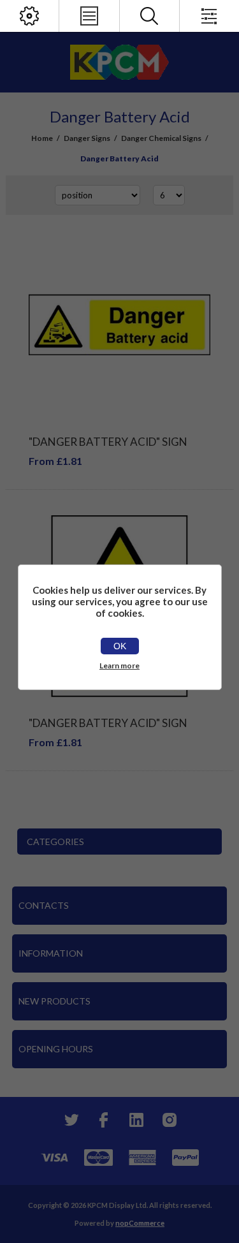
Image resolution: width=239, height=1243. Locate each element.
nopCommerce (139, 1223)
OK (119, 646)
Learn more (119, 665)
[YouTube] (136, 1120)
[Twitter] (70, 1120)
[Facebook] (103, 1120)
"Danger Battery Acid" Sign (108, 441)
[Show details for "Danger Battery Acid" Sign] (119, 325)
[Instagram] (169, 1120)
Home (42, 138)
